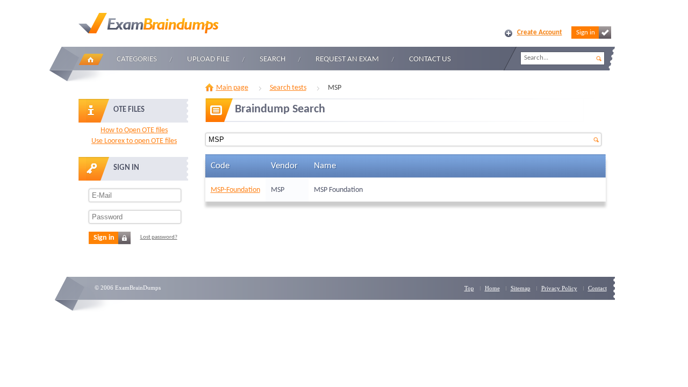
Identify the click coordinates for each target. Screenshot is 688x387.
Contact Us (430, 59)
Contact (597, 288)
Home (90, 59)
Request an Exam (347, 59)
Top (469, 288)
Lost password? (158, 237)
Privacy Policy (559, 288)
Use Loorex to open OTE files (134, 141)
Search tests (288, 88)
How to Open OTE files (134, 130)
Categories (137, 59)
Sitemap (521, 288)
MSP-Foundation (235, 190)
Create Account (539, 32)
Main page (232, 88)
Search (272, 59)
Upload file (208, 59)
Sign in (585, 32)
